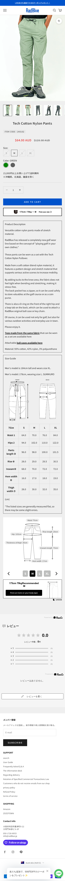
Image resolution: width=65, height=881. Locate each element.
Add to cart (32, 201)
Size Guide (10, 358)
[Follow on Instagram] (13, 851)
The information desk (12, 770)
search (6, 758)
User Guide (8, 762)
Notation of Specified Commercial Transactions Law (26, 779)
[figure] (9, 573)
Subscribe (15, 742)
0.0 (45, 635)
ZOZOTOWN (8, 813)
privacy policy (9, 787)
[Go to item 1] (7, 110)
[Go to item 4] (37, 110)
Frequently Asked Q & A (13, 766)
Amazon (6, 809)
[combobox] (32, 573)
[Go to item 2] (17, 110)
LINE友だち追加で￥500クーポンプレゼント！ (32, 3)
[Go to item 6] (58, 110)
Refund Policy (9, 791)
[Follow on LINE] (21, 851)
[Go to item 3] (27, 110)
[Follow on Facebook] (4, 851)
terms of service (10, 796)
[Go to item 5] (48, 110)
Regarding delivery (11, 774)
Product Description (15, 224)
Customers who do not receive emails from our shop (26, 783)
